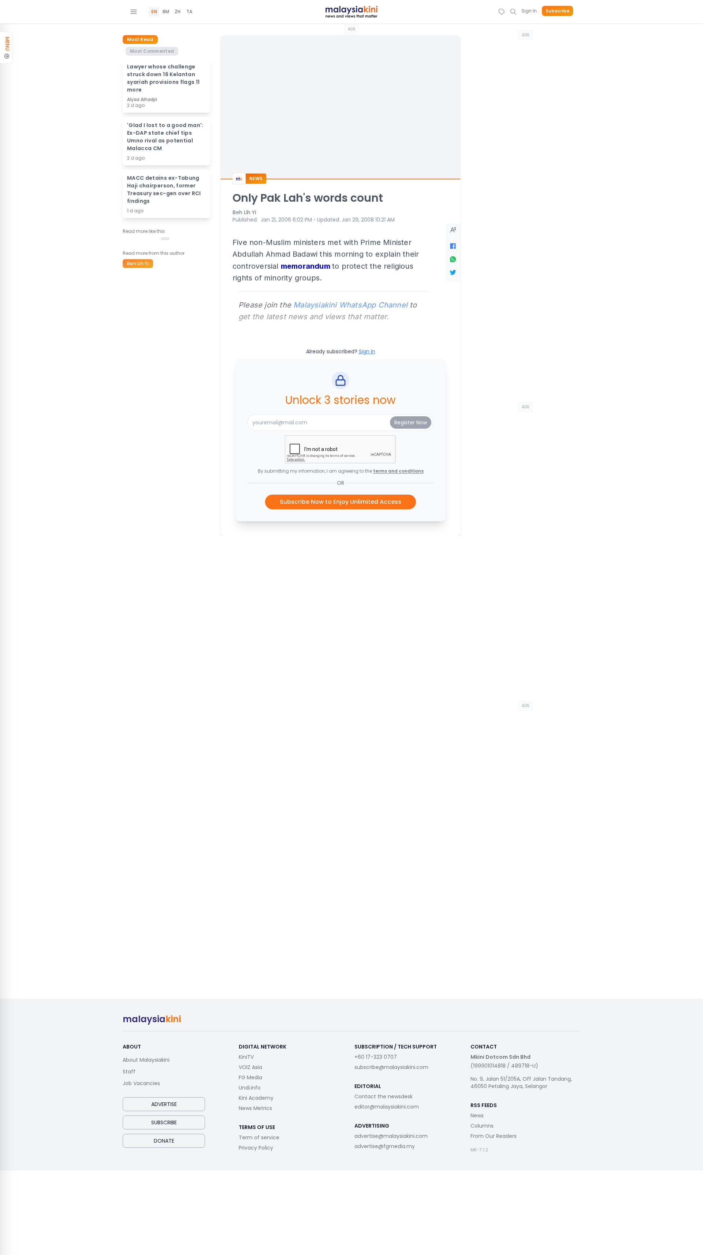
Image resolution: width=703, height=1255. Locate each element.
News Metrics (255, 1108)
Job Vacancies (141, 1083)
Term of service (259, 1137)
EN (154, 12)
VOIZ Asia (250, 1067)
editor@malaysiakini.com (386, 1106)
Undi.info (250, 1087)
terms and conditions (398, 471)
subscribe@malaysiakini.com (391, 1067)
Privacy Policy (256, 1147)
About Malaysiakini (146, 1060)
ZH (178, 12)
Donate (164, 1140)
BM (166, 12)
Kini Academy (256, 1098)
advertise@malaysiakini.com (391, 1136)
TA (189, 12)
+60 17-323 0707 (375, 1057)
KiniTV (246, 1057)
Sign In (529, 11)
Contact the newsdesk (383, 1096)
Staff (129, 1071)
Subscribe (557, 11)
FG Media (250, 1077)
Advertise (164, 1104)
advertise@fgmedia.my (384, 1146)
